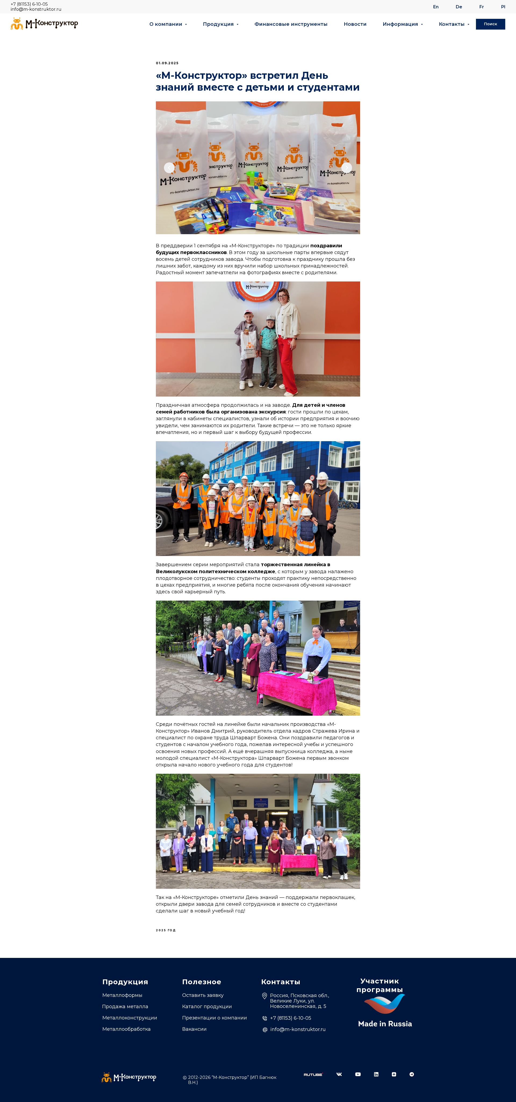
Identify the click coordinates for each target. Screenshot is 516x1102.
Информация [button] (401, 24)
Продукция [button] (219, 24)
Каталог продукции (207, 1007)
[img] (313, 1074)
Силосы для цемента (129, 1039)
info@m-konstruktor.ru (36, 9)
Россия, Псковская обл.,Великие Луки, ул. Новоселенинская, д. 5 (299, 1001)
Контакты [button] (452, 24)
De (459, 6)
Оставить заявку (203, 995)
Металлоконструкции (129, 1018)
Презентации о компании (214, 1018)
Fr (481, 6)
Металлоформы (122, 995)
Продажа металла (125, 1007)
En (436, 6)
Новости (355, 24)
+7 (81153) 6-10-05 (29, 4)
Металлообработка (126, 1029)
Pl (503, 6)
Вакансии (194, 1029)
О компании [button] (166, 24)
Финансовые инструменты (291, 24)
